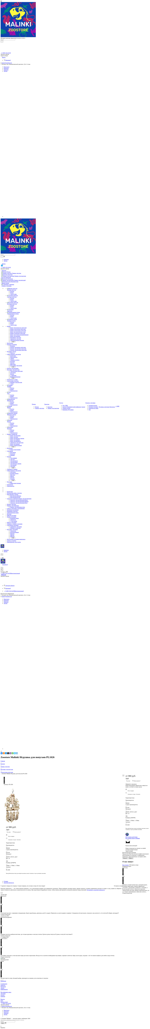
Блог (2, 1000)
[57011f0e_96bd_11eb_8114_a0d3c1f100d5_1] (12, 822)
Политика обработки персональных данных (12, 1020)
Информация (4, 989)
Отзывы (6, 881)
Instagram (6, 68)
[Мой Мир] (6, 753)
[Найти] (2, 41)
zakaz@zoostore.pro (7, 63)
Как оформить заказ (6, 992)
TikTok (5, 71)
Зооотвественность (9, 882)
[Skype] (15, 753)
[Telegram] (17, 753)
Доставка (3, 993)
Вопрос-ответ (4, 1002)
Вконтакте (6, 67)
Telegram (6, 69)
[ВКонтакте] (1, 753)
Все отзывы (125, 865)
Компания (3, 981)
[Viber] (10, 753)
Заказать (125, 858)
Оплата (3, 995)
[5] (61, 783)
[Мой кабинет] (1, 556)
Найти (2, 1023)
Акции (2, 988)
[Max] (76, 216)
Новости (3, 985)
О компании (4, 983)
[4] (61, 781)
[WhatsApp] (12, 753)
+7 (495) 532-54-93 (6, 53)
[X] (8, 753)
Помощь (3, 996)
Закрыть (131, 858)
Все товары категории (131, 837)
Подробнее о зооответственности (96, 890)
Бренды (3, 999)
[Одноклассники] (4, 753)
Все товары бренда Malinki (133, 838)
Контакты (3, 986)
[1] (61, 777)
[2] (61, 779)
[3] (61, 780)
